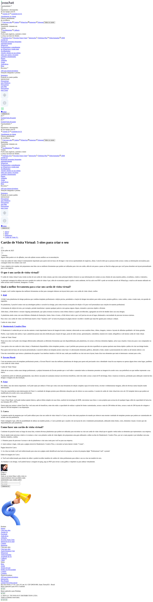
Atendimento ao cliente (8, 16)
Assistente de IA (16, 14)
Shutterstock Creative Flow (14, 326)
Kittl (5, 295)
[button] (76, 6)
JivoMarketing (7, 30)
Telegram (40, 22)
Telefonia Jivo (7, 38)
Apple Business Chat (8, 551)
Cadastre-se (5, 114)
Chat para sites (7, 22)
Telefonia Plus (42, 38)
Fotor (5, 382)
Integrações (32, 38)
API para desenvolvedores (9, 577)
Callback (16, 30)
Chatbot (16, 22)
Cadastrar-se (5, 486)
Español (13, 118)
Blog (2, 66)
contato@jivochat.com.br (9, 583)
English (3, 118)
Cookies (3, 571)
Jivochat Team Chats (20, 38)
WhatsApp (24, 22)
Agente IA (5, 14)
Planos (3, 58)
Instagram (32, 22)
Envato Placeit (9, 357)
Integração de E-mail (7, 541)
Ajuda (3, 62)
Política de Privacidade (8, 569)
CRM (63, 38)
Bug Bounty (5, 581)
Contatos (4, 573)
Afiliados (4, 60)
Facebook (4, 534)
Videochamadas (54, 38)
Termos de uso (5, 568)
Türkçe (8, 118)
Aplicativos (4, 64)
